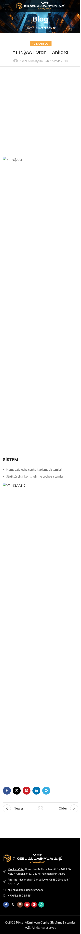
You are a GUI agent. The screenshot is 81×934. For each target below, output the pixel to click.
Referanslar (47, 28)
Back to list (40, 808)
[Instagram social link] (20, 905)
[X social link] (17, 791)
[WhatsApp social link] (41, 905)
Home (30, 28)
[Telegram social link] (46, 791)
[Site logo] (40, 5)
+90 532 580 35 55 (19, 895)
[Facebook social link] (7, 791)
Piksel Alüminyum (31, 61)
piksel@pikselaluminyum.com (25, 889)
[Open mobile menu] (7, 6)
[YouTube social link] (27, 905)
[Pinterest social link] (26, 791)
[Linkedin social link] (36, 791)
